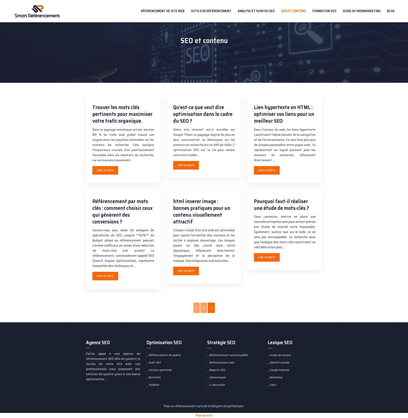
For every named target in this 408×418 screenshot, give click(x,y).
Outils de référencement (211, 11)
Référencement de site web (162, 11)
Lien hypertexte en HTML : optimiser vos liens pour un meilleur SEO (284, 114)
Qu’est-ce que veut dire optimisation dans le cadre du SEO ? (202, 114)
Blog (391, 11)
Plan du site (204, 415)
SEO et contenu (293, 11)
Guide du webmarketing (362, 11)
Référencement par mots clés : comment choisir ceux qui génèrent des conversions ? (122, 211)
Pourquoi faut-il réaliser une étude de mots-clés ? (281, 204)
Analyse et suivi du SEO (256, 11)
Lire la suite (105, 170)
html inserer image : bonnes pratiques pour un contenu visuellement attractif (201, 211)
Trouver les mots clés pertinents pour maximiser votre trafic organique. (122, 114)
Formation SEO (324, 11)
